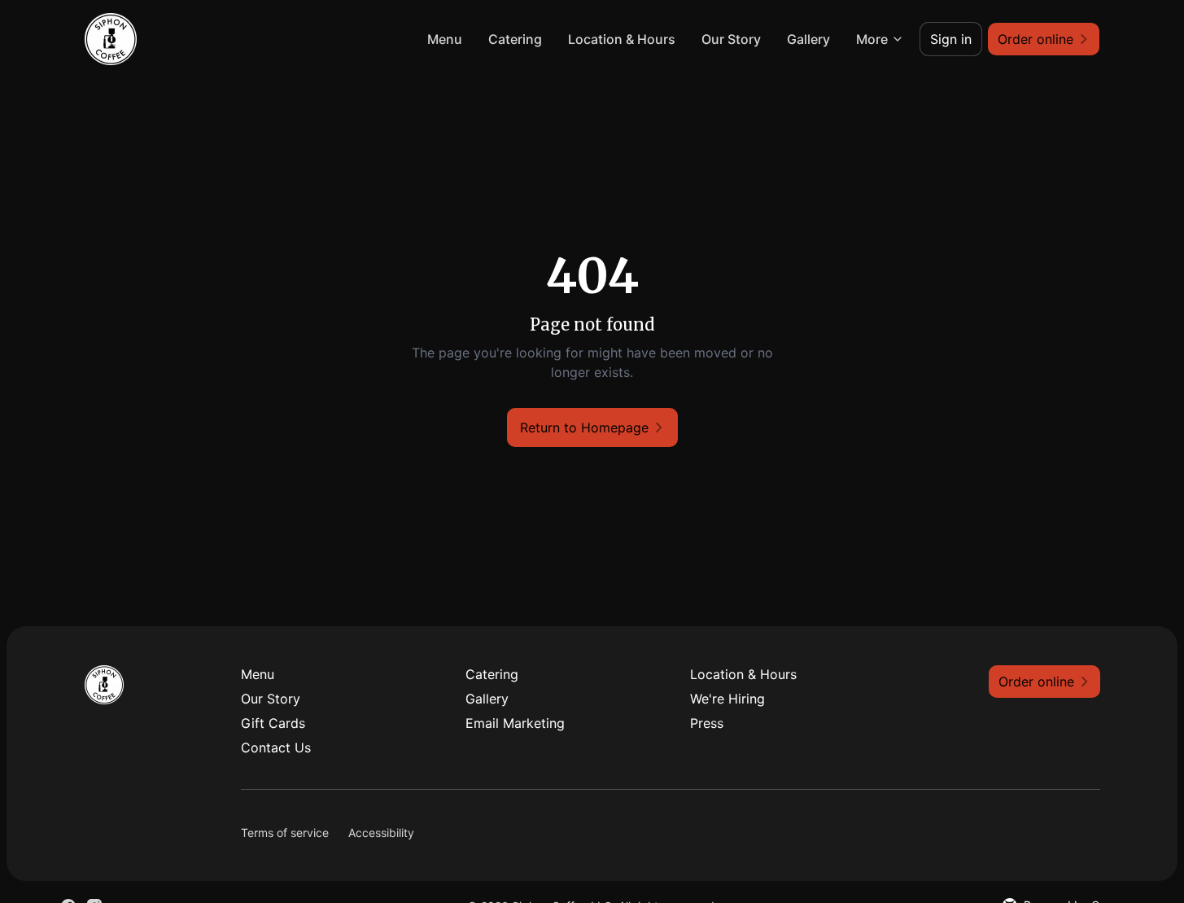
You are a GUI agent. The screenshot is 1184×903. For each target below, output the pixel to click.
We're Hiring (727, 698)
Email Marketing (515, 723)
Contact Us (276, 747)
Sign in (951, 39)
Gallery (808, 39)
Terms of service (285, 832)
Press (706, 723)
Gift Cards (273, 723)
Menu (444, 39)
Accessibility (381, 832)
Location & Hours (621, 39)
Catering (515, 39)
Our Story (731, 39)
